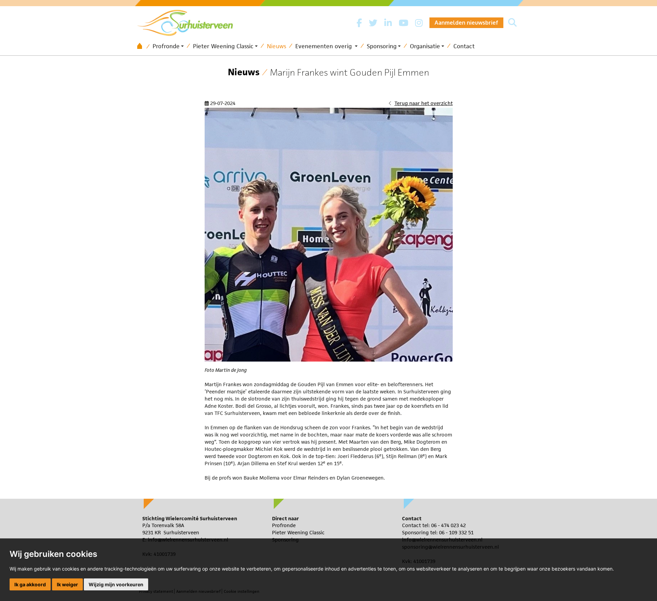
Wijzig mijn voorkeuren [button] (116, 584)
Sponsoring (382, 46)
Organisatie (425, 46)
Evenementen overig (324, 46)
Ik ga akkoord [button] (30, 584)
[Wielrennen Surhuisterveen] (188, 21)
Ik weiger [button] (67, 584)
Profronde (166, 46)
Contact (464, 46)
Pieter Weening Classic (223, 46)
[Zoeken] (512, 22)
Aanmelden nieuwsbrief (466, 22)
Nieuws (276, 46)
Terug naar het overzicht (424, 103)
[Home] (142, 46)
